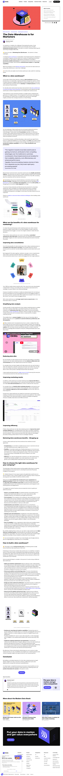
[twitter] (54, 22)
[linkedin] (56, 22)
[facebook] (52, 22)
